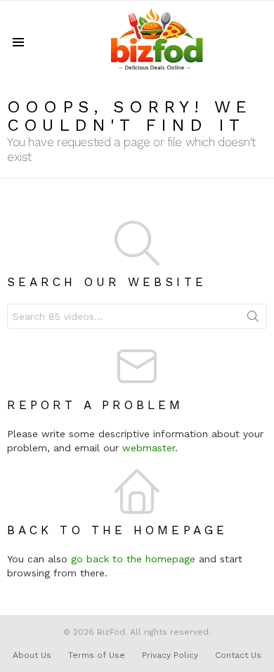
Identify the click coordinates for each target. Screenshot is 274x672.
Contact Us (238, 655)
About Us (32, 655)
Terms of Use (96, 655)
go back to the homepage (133, 558)
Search (253, 319)
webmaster (148, 447)
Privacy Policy (170, 655)
